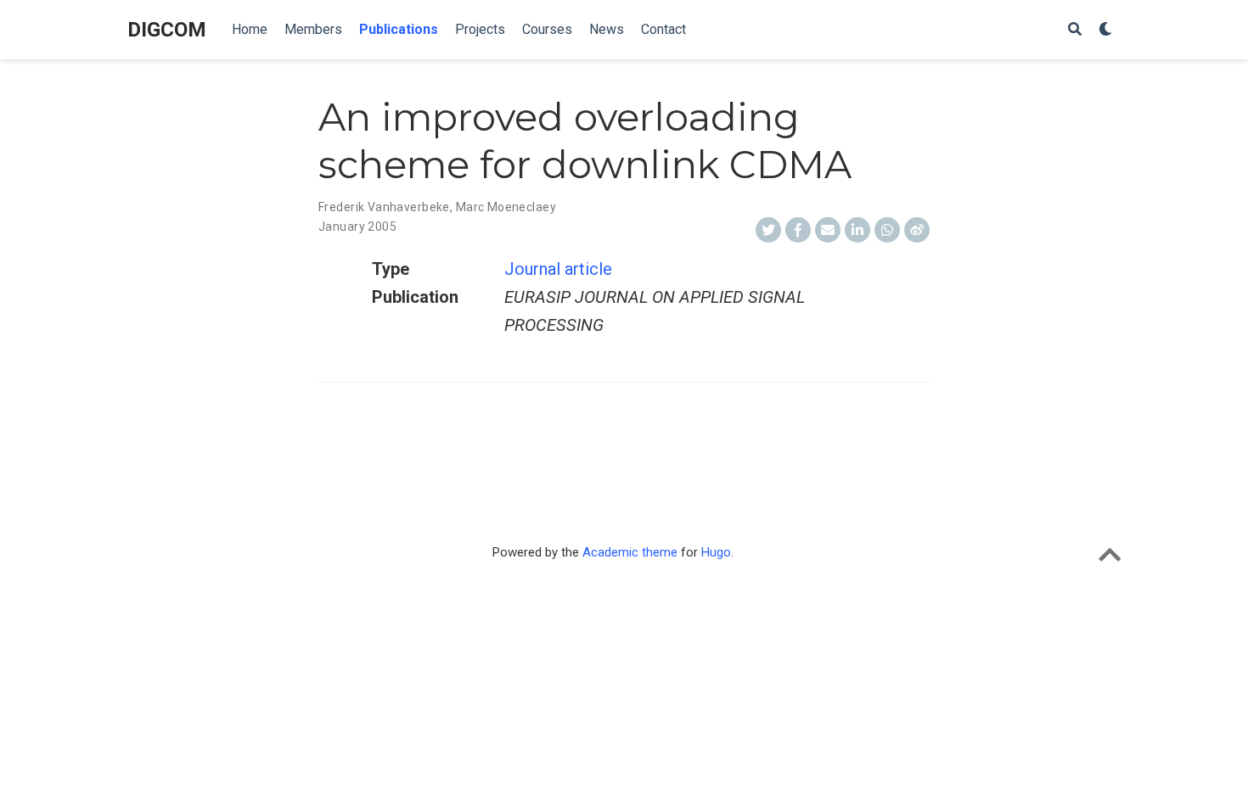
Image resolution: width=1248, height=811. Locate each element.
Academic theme (629, 552)
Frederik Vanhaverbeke (384, 207)
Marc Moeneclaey (506, 207)
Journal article (558, 269)
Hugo (716, 552)
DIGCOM (166, 30)
